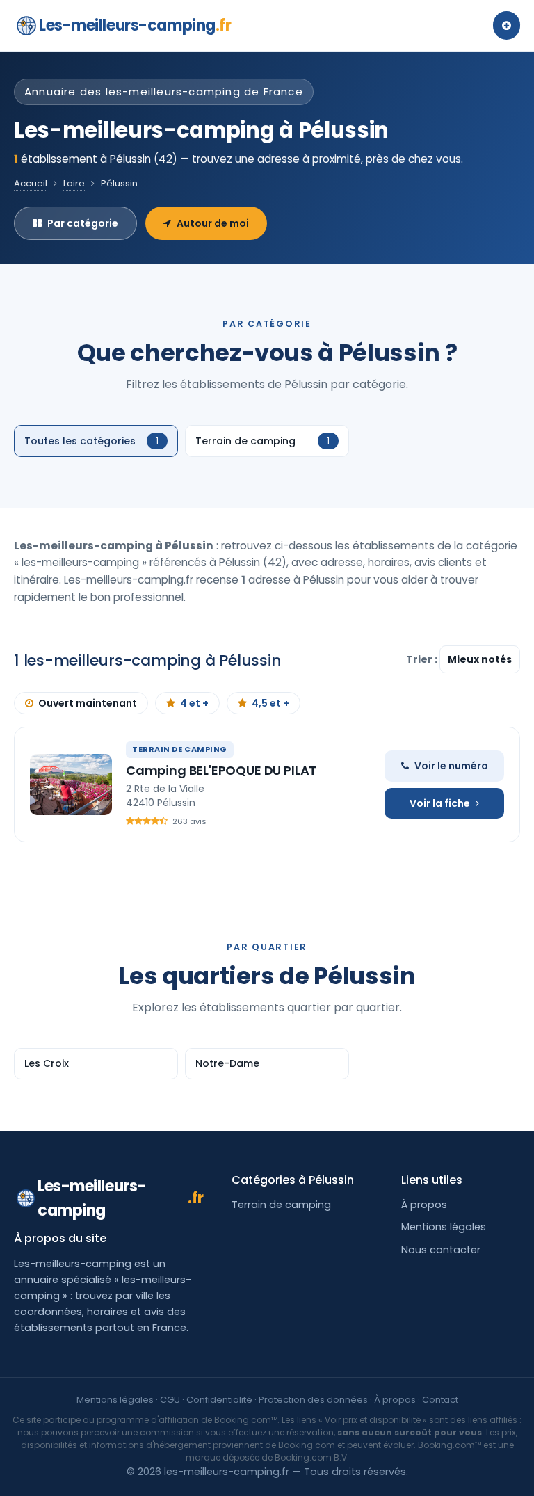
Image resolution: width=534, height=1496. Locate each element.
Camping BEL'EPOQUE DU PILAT (221, 770)
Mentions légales (443, 1227)
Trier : (422, 659)
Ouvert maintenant (87, 703)
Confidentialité (219, 1399)
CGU (170, 1399)
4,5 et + (270, 703)
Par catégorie (82, 223)
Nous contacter (440, 1250)
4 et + (194, 703)
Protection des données (313, 1399)
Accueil (30, 183)
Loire (74, 183)
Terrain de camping (281, 1205)
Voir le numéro (451, 766)
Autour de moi (213, 223)
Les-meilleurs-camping (135, 25)
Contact (440, 1399)
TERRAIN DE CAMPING (179, 749)
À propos (424, 1205)
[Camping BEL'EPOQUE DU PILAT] (71, 784)
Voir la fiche (440, 803)
